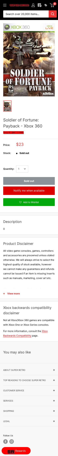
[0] (52, 5)
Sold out (29, 181)
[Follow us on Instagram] (11, 441)
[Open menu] (4, 5)
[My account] (33, 5)
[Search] (53, 14)
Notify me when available (29, 190)
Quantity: (8, 168)
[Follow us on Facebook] (5, 441)
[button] (29, 202)
